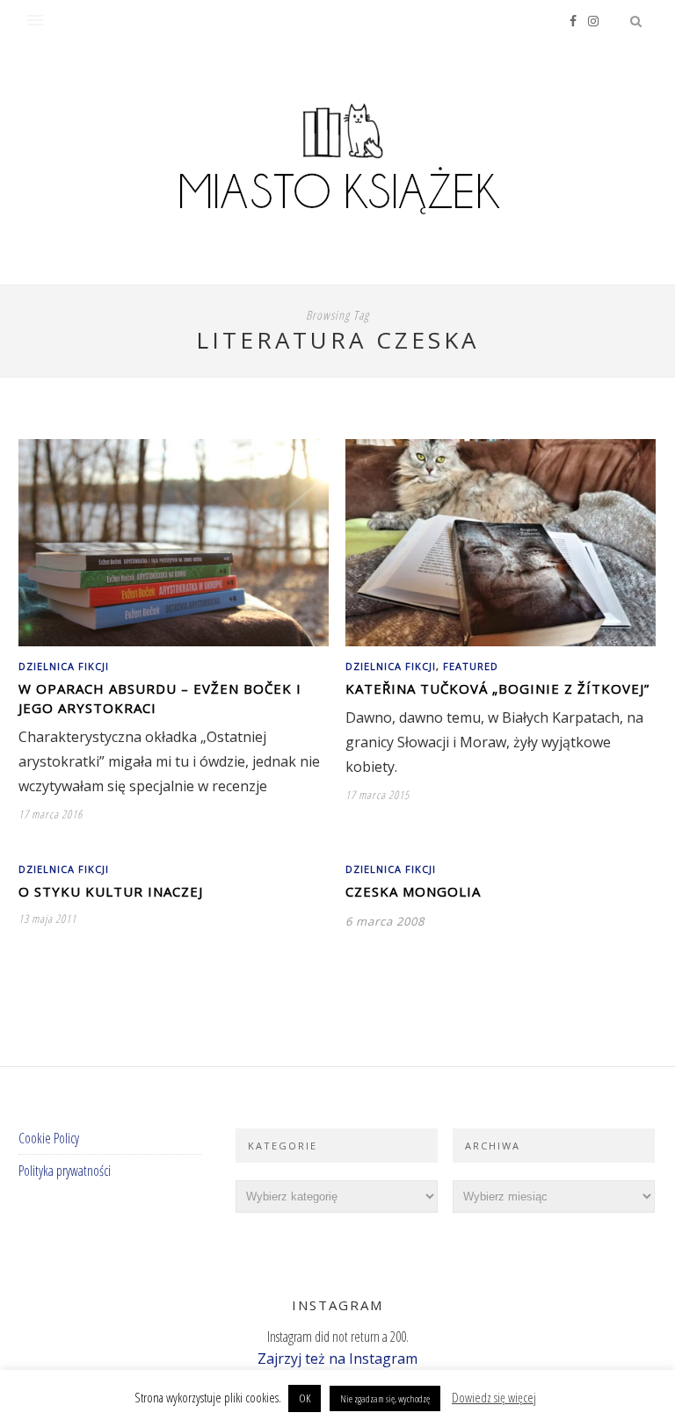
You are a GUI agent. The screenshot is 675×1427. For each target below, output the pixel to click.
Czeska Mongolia (413, 891)
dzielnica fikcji (63, 666)
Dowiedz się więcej (494, 1397)
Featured (470, 666)
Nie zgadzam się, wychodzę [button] (385, 1398)
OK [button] (304, 1398)
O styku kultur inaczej (110, 891)
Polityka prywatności (64, 1170)
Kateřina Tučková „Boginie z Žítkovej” (497, 688)
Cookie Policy (48, 1138)
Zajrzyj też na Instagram (337, 1358)
